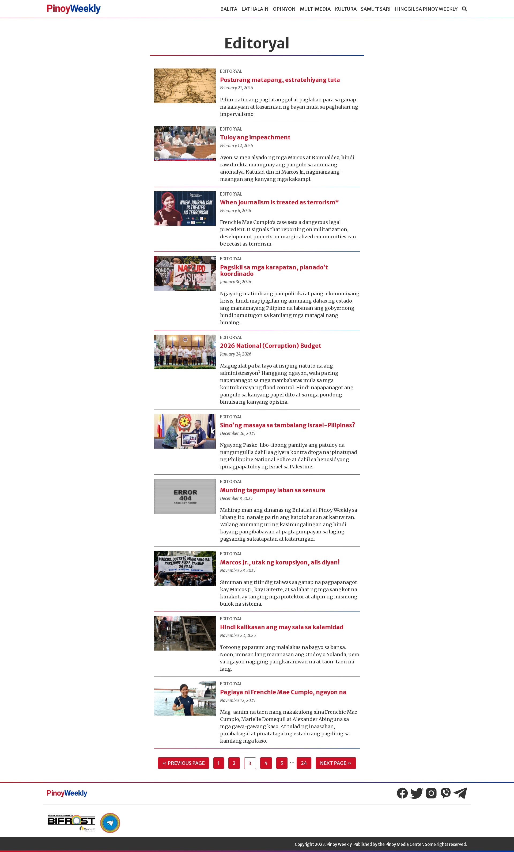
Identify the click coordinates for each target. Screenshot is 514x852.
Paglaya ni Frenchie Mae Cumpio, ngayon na (283, 692)
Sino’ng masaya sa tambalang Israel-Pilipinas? (287, 425)
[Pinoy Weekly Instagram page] (431, 793)
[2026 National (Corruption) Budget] (185, 352)
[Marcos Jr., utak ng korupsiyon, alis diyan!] (185, 568)
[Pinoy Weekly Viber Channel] (445, 793)
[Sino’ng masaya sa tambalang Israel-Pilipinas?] (185, 431)
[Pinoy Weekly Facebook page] (402, 793)
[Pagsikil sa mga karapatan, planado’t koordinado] (185, 273)
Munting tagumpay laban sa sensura (272, 490)
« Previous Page (183, 763)
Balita (228, 9)
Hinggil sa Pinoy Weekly (426, 9)
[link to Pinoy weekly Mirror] (71, 823)
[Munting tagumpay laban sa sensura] (185, 496)
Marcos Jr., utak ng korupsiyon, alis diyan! (280, 562)
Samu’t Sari (376, 9)
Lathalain (255, 9)
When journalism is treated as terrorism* (279, 202)
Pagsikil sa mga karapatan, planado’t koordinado (274, 270)
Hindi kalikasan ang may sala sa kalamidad (281, 627)
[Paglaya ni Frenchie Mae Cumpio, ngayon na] (185, 698)
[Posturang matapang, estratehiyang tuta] (185, 85)
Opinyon (284, 9)
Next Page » (336, 763)
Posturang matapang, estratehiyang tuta (280, 79)
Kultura (346, 9)
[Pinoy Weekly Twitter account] (417, 793)
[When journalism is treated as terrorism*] (185, 208)
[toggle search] (464, 9)
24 (304, 763)
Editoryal (231, 71)
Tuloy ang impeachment (255, 137)
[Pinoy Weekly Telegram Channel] (460, 793)
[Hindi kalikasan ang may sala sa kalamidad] (185, 633)
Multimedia (315, 9)
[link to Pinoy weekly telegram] (110, 823)
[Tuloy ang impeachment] (185, 143)
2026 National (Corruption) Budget (270, 345)
